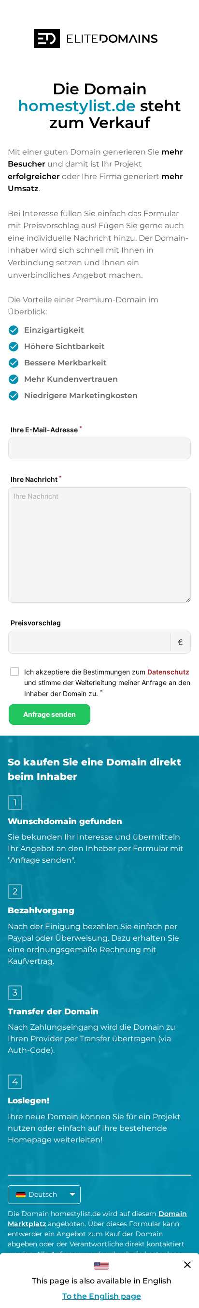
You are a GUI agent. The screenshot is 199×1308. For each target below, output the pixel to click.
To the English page (101, 1296)
